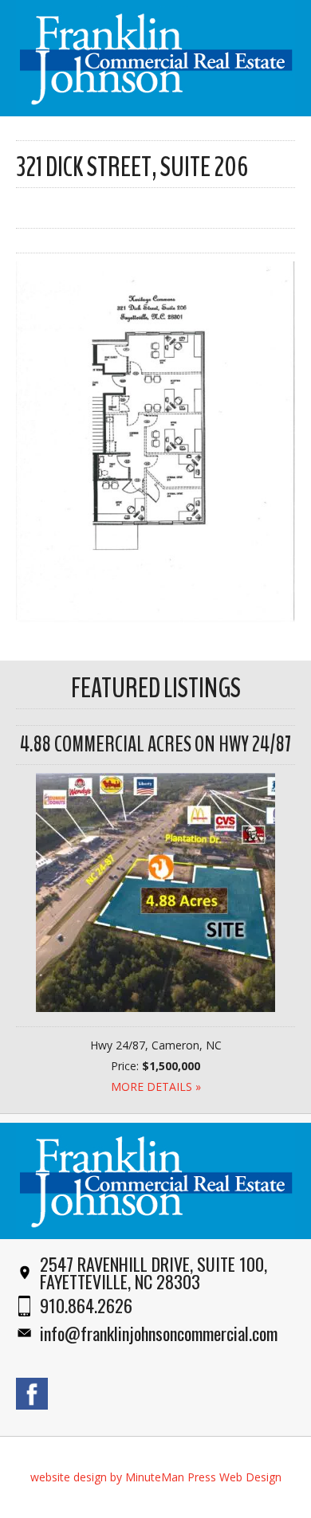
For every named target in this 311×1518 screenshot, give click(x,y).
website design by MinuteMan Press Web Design (155, 1477)
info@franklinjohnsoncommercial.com (159, 1333)
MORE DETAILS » (156, 1086)
